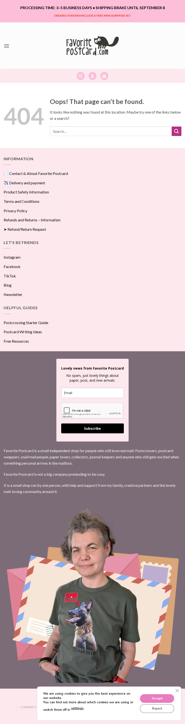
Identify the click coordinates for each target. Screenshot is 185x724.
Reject (157, 708)
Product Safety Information (26, 192)
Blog (8, 285)
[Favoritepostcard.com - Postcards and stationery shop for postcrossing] (92, 46)
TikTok (10, 276)
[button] (6, 46)
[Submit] (176, 131)
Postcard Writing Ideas (23, 331)
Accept (157, 698)
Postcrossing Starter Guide (26, 322)
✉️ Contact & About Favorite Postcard (36, 173)
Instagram (12, 257)
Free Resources (16, 341)
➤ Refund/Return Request (25, 229)
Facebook (12, 266)
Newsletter (13, 294)
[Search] (81, 76)
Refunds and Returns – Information (32, 220)
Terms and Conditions (22, 201)
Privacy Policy (15, 210)
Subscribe (92, 428)
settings (77, 708)
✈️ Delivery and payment (24, 182)
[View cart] (104, 76)
